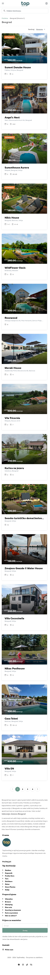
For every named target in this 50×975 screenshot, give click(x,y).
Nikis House (12, 217)
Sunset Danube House (18, 67)
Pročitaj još (6, 861)
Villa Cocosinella (14, 618)
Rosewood (11, 317)
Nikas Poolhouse (15, 668)
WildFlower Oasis (15, 267)
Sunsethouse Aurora (17, 167)
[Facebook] (19, 964)
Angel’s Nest (12, 117)
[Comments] (31, 964)
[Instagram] (23, 964)
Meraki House (13, 367)
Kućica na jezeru (14, 467)
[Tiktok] (27, 964)
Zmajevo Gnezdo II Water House (24, 568)
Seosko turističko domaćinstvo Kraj (24, 518)
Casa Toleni (11, 718)
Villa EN (9, 768)
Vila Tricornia (12, 417)
